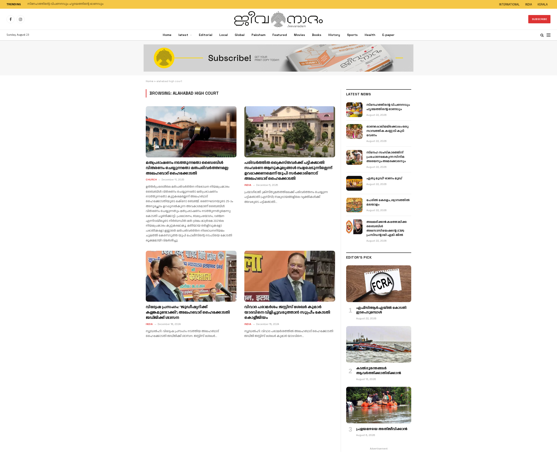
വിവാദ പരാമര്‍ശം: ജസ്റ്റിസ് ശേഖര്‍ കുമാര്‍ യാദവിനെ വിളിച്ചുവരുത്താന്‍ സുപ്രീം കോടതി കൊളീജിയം (287, 312)
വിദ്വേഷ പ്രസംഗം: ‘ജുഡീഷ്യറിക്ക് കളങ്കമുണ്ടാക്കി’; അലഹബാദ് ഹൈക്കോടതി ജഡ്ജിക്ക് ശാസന (188, 312)
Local (223, 35)
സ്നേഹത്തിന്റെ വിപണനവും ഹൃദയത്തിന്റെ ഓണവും (388, 107)
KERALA (543, 4)
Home (167, 35)
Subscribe (539, 19)
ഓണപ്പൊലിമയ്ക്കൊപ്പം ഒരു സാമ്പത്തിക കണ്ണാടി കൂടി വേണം (71, 4)
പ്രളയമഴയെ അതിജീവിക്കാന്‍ (381, 429)
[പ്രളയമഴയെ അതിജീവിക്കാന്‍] (378, 405)
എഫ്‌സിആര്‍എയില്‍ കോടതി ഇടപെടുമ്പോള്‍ (381, 310)
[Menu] (548, 35)
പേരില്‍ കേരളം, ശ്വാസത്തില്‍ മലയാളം (387, 202)
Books (316, 35)
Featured (279, 35)
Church (151, 179)
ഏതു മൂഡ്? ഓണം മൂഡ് (384, 178)
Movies (299, 35)
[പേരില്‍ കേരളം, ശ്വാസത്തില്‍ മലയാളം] (354, 205)
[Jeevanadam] (278, 19)
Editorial (205, 35)
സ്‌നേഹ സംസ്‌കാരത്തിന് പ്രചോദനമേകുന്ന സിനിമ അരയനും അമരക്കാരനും (386, 156)
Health (370, 35)
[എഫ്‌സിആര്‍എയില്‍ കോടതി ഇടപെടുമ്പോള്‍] (378, 283)
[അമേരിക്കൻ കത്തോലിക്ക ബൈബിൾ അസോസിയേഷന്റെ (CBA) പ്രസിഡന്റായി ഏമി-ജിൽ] (354, 226)
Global (240, 35)
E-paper (388, 35)
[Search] (542, 35)
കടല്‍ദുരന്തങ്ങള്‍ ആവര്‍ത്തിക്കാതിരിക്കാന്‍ (378, 371)
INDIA (528, 4)
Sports (352, 35)
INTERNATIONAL (509, 4)
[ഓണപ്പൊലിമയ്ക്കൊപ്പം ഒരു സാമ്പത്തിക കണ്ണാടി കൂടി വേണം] (354, 131)
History (334, 35)
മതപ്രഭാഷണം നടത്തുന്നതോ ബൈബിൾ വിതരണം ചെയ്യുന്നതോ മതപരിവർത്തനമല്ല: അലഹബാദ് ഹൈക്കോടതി (187, 168)
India (248, 185)
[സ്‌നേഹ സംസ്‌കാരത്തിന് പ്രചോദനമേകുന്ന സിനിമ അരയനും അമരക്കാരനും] (354, 157)
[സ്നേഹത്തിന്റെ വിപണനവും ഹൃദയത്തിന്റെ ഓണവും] (354, 109)
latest (183, 35)
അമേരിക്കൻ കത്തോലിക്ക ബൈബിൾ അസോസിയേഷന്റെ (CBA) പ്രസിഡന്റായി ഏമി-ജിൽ (386, 228)
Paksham (258, 35)
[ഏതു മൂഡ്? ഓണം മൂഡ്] (354, 183)
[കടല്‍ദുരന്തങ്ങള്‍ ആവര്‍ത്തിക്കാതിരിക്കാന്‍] (378, 344)
